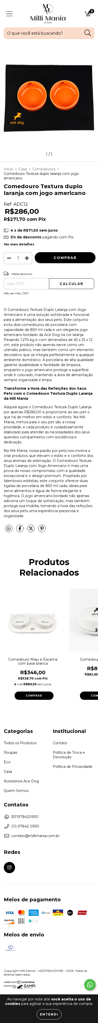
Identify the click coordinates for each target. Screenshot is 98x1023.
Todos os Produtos (20, 743)
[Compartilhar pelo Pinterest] (42, 530)
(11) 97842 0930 (25, 826)
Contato (60, 743)
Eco (7, 762)
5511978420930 (24, 816)
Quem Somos (16, 790)
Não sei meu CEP (16, 293)
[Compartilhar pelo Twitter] (31, 530)
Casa (23, 169)
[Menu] (9, 14)
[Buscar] (88, 33)
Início (8, 169)
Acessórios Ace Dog (21, 781)
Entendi (49, 1014)
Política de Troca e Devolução (69, 754)
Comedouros (43, 169)
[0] (87, 15)
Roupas (10, 752)
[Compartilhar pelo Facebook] (20, 530)
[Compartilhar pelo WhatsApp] (9, 529)
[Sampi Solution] (19, 987)
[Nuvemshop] (19, 983)
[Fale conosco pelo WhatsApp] (89, 984)
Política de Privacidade (72, 766)
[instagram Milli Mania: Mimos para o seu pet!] (9, 867)
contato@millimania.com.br (35, 836)
